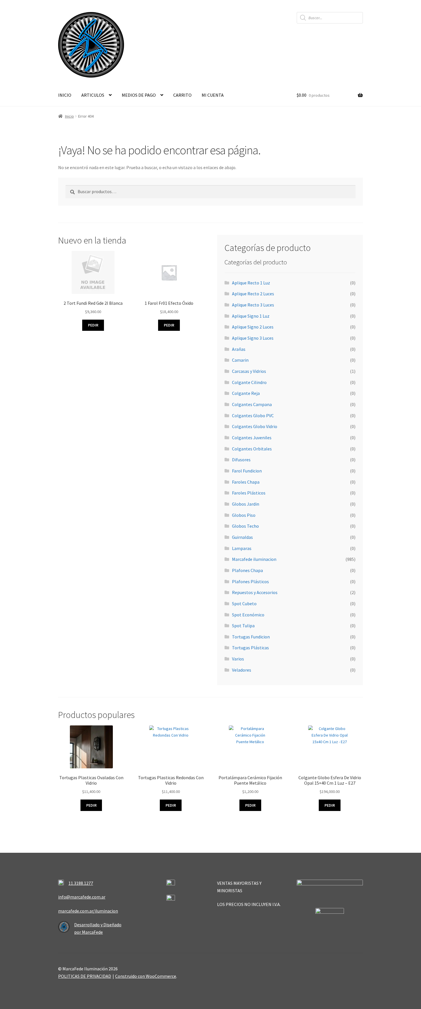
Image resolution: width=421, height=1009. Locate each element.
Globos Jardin (245, 504)
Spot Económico (248, 615)
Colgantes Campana (252, 404)
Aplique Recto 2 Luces (253, 293)
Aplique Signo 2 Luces (253, 327)
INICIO (64, 95)
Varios (238, 659)
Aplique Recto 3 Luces (253, 305)
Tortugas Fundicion (251, 637)
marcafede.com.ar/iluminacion (88, 911)
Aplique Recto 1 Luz (251, 283)
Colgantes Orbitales (252, 449)
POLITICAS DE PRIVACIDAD (84, 976)
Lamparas (241, 548)
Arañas (238, 349)
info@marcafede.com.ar (81, 897)
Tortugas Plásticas (250, 647)
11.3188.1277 (80, 883)
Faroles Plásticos (248, 493)
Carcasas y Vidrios (249, 371)
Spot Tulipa (243, 625)
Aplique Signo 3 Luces (253, 338)
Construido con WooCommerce (145, 976)
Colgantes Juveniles (252, 437)
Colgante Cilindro (249, 382)
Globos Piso (243, 515)
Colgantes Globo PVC (253, 415)
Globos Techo (245, 526)
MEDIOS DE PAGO (139, 95)
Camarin (240, 360)
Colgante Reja (246, 393)
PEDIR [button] (93, 325)
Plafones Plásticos (250, 581)
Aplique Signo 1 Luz (250, 316)
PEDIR (91, 805)
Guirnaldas (242, 537)
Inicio (69, 116)
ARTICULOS (92, 95)
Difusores (241, 459)
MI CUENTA (213, 95)
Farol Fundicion (247, 471)
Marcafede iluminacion (254, 559)
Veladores (241, 670)
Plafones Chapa (247, 570)
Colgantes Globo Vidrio (254, 426)
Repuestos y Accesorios (255, 592)
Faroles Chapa (245, 482)
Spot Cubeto (244, 603)
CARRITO (182, 95)
